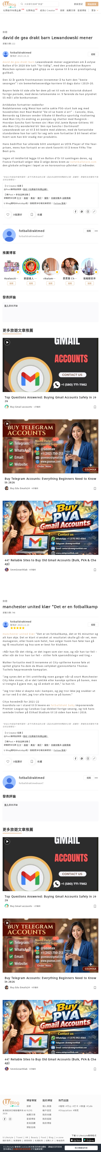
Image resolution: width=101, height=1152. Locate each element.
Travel (20, 1137)
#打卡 (75, 1106)
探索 (62, 10)
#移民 (76, 1110)
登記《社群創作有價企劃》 (35, 189)
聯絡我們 (61, 1140)
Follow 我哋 (60, 203)
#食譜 (82, 1106)
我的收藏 (46, 1114)
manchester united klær (19, 633)
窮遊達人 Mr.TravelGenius (31, 278)
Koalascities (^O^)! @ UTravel (11, 278)
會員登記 (78, 4)
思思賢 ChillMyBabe (70, 278)
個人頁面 (46, 1106)
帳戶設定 (46, 1110)
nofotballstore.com (83, 161)
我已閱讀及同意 (81, 1147)
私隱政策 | (40, 1140)
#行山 (68, 1106)
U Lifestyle (9, 1137)
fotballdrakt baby (63, 705)
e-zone (60, 1137)
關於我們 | (8, 1140)
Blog (52, 1137)
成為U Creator (47, 10)
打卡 (19, 198)
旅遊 (5, 32)
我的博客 (46, 1123)
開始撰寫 (92, 4)
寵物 (46, 198)
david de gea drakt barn (19, 62)
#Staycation (65, 1110)
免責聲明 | (18, 1140)
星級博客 (81, 10)
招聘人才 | (51, 1140)
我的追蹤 (46, 1118)
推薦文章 (71, 10)
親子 (39, 198)
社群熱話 (30, 10)
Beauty (36, 1137)
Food (45, 1137)
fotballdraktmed (20, 52)
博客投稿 (31, 1127)
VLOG (29, 1110)
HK (28, 1137)
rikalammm (50, 278)
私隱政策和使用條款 (22, 1149)
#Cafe (89, 1106)
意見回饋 (31, 1123)
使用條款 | (29, 1140)
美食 (33, 198)
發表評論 (11, 305)
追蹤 (93, 54)
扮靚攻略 (55, 198)
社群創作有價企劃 (12, 10)
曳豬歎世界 (89, 278)
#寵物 (61, 1106)
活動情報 (66, 198)
